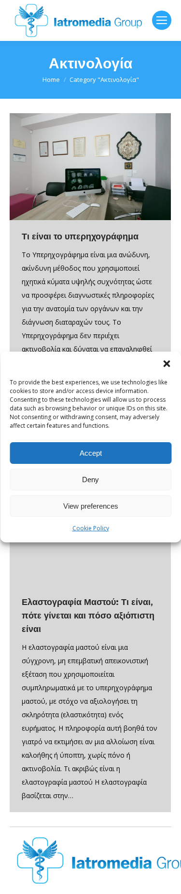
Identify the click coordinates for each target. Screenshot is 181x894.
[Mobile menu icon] (161, 20)
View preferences (90, 506)
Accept (91, 453)
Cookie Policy (90, 528)
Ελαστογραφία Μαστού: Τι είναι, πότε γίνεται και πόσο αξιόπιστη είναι (88, 615)
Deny (90, 479)
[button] (166, 363)
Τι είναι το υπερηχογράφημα (80, 236)
